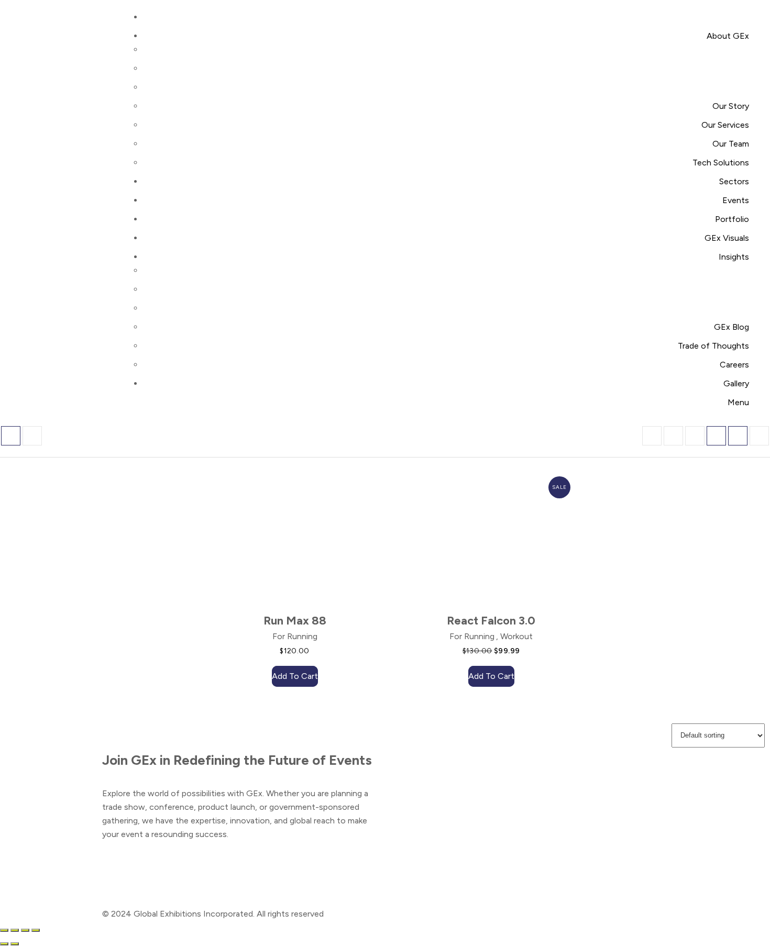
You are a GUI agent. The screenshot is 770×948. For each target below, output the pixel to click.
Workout (516, 636)
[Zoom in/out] (4, 930)
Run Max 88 (294, 620)
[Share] (25, 930)
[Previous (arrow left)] (4, 943)
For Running (294, 636)
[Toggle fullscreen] (14, 930)
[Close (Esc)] (35, 930)
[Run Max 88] (286, 541)
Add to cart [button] (295, 676)
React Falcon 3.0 (491, 620)
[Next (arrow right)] (14, 943)
